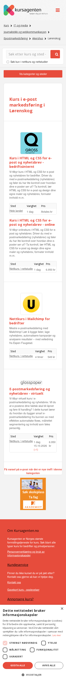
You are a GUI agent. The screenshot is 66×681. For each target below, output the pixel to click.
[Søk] (55, 54)
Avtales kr (46, 211)
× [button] (61, 608)
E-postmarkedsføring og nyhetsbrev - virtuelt (29, 391)
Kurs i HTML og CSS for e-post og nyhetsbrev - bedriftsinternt (30, 162)
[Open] (58, 10)
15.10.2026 (40, 445)
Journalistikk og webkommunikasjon (25, 32)
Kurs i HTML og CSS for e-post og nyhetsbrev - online (32, 222)
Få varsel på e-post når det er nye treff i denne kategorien (33, 471)
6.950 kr (50, 269)
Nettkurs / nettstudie (21, 268)
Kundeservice (17, 564)
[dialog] (33, 643)
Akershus (37, 38)
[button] (33, 675)
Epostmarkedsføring (16, 38)
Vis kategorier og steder (33, 74)
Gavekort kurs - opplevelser (23, 589)
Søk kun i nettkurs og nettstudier (29, 62)
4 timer (39, 357)
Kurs (6, 25)
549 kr (51, 357)
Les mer (56, 635)
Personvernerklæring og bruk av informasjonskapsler (26, 553)
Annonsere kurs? (20, 599)
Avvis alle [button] (48, 665)
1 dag (30, 211)
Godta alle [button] (17, 665)
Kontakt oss (14, 582)
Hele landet (16, 210)
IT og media (21, 25)
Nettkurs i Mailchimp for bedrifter (29, 321)
